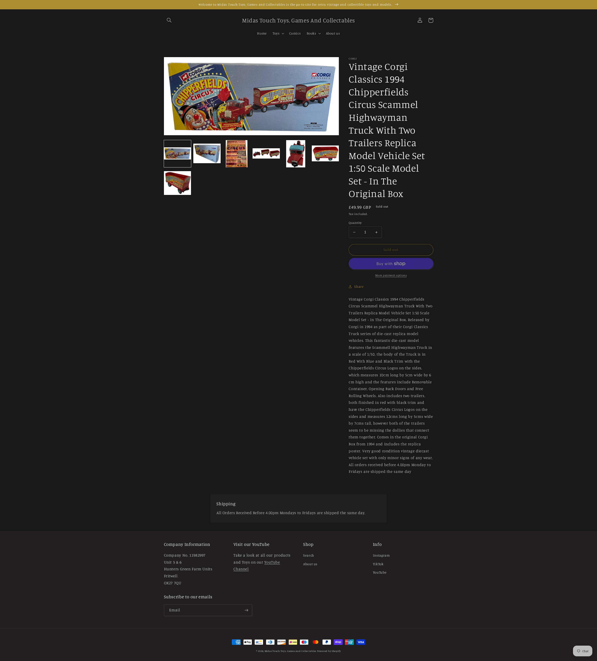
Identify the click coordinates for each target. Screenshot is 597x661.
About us (310, 564)
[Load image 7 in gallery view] (177, 183)
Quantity (355, 223)
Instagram (381, 555)
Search (308, 555)
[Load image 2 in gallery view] (206, 153)
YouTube (379, 572)
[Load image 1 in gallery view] (177, 153)
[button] (169, 20)
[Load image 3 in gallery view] (236, 153)
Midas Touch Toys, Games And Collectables (290, 651)
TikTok (378, 564)
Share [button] (359, 286)
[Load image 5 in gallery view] (295, 153)
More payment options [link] (391, 275)
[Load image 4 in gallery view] (266, 153)
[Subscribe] (246, 610)
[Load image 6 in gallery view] (325, 153)
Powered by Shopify (329, 651)
